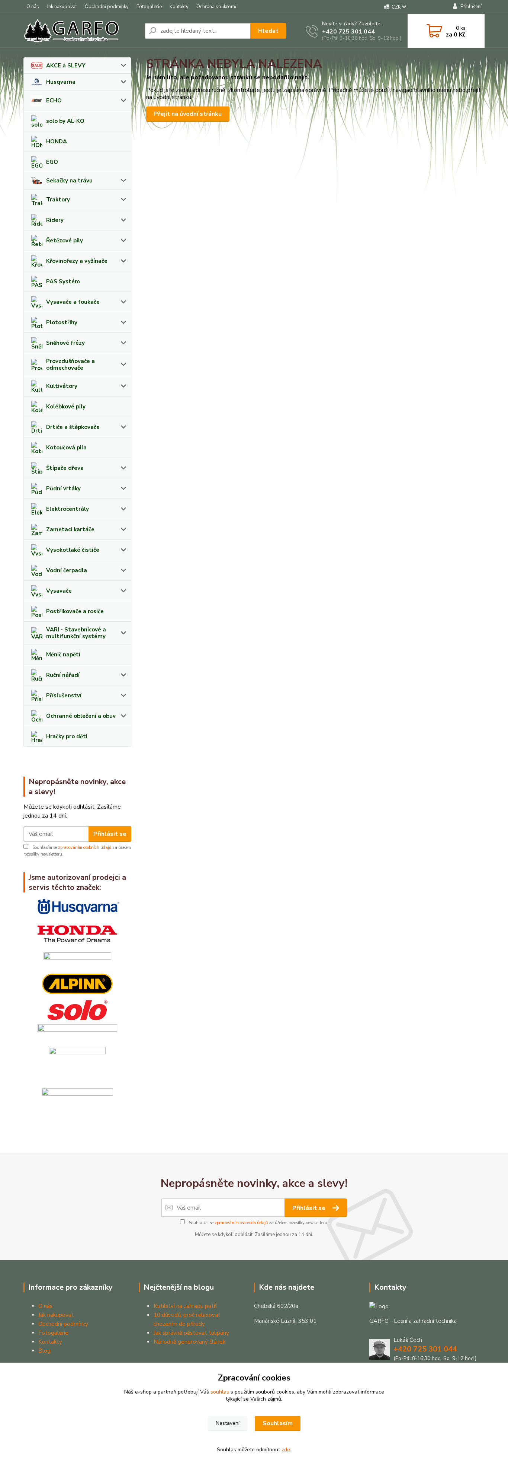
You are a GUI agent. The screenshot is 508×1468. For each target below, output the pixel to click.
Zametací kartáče (70, 529)
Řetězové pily (64, 240)
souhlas (219, 1391)
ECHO (54, 100)
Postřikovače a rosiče (75, 611)
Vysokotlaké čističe (72, 550)
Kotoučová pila (66, 447)
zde (286, 1449)
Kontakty (179, 6)
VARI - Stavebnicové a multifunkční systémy (76, 633)
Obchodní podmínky (107, 6)
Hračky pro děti (66, 736)
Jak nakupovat (62, 6)
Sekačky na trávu (69, 180)
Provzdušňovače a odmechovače (70, 364)
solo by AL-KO (65, 121)
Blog (44, 1350)
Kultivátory (61, 386)
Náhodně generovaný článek (189, 1342)
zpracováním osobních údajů (84, 847)
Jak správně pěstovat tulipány (191, 1333)
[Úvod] (81, 31)
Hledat (268, 31)
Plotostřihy (61, 322)
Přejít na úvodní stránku (188, 114)
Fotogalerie (149, 6)
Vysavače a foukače (73, 302)
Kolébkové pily (66, 406)
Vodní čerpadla (66, 570)
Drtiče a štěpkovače (73, 427)
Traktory (58, 199)
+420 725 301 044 (348, 32)
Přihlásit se (109, 834)
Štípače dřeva (65, 468)
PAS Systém (63, 281)
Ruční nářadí (63, 675)
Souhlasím (278, 1423)
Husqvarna (60, 82)
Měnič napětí (63, 654)
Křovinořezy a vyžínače (76, 261)
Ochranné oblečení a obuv (81, 716)
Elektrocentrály (67, 509)
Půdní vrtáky (63, 488)
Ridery (55, 220)
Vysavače (59, 591)
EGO (52, 162)
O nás (32, 6)
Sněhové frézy (65, 343)
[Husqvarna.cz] (77, 906)
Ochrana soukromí (216, 6)
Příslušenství (63, 695)
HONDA (56, 141)
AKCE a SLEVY (66, 65)
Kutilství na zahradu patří (185, 1306)
